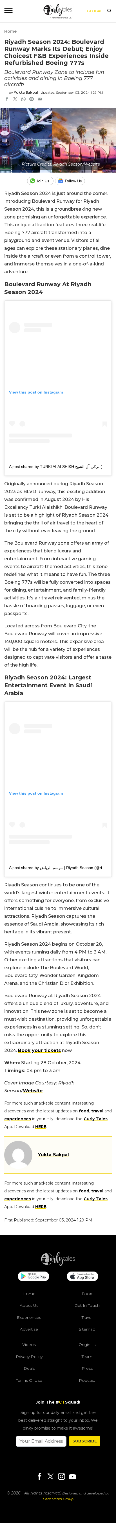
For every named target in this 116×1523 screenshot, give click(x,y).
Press (87, 1368)
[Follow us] (72, 181)
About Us (29, 1305)
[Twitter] (50, 1477)
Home (10, 31)
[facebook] (7, 99)
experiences (17, 1118)
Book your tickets (39, 1050)
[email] (39, 99)
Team (87, 1356)
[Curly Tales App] (33, 1277)
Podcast (87, 1380)
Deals (29, 1368)
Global (94, 11)
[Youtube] (72, 1476)
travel (97, 1111)
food (84, 1111)
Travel (87, 1317)
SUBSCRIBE (84, 1441)
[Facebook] (39, 1477)
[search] (109, 11)
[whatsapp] (23, 99)
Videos (29, 1344)
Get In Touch (87, 1305)
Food (87, 1293)
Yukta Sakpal (26, 92)
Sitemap (87, 1329)
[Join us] (41, 181)
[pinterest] (31, 99)
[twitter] (15, 99)
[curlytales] (58, 1264)
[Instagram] (61, 1477)
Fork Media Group (58, 1499)
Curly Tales (96, 1118)
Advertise (29, 1329)
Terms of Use (29, 1380)
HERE (40, 1126)
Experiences (29, 1317)
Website (33, 1090)
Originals (87, 1344)
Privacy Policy (29, 1356)
